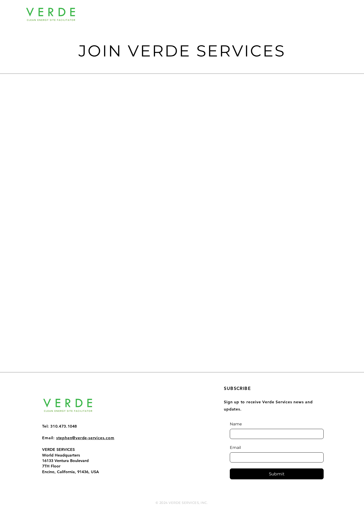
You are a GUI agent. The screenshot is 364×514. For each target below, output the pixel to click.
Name (236, 424)
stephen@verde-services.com (85, 438)
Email (235, 447)
